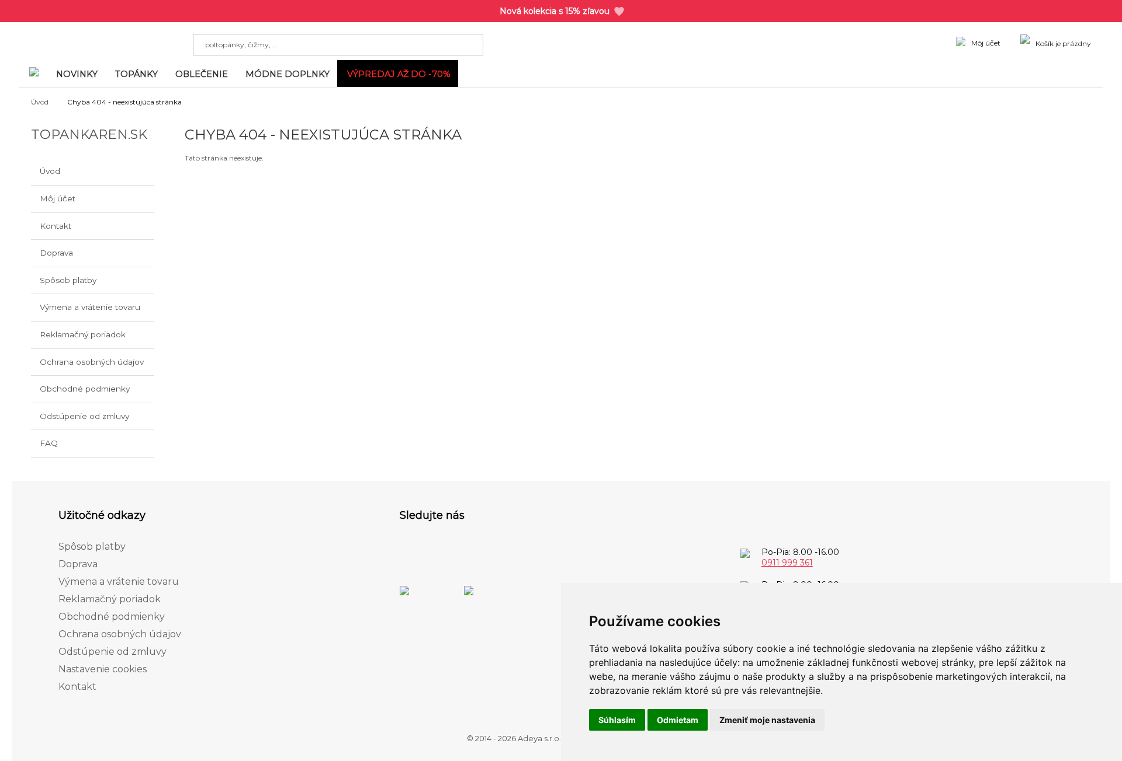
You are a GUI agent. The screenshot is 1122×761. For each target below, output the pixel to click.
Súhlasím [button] (617, 720)
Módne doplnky (287, 74)
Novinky (77, 74)
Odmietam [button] (677, 720)
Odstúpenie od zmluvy (84, 416)
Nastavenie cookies (102, 669)
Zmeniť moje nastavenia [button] (767, 720)
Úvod (40, 101)
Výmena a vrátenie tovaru (90, 307)
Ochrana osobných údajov (92, 361)
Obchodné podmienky (85, 388)
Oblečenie (201, 74)
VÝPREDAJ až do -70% (399, 74)
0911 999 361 (787, 562)
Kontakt (55, 226)
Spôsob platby (68, 280)
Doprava (56, 252)
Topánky (136, 74)
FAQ (49, 443)
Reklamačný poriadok (83, 334)
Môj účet (57, 198)
